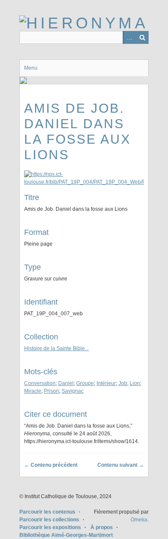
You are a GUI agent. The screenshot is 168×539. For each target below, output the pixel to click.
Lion (135, 383)
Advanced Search (129, 37)
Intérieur (106, 383)
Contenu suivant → (120, 465)
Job (122, 383)
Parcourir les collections (49, 520)
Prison (51, 391)
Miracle (32, 391)
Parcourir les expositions (50, 527)
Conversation (40, 383)
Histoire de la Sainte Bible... (56, 348)
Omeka (139, 520)
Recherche (142, 37)
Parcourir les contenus (47, 512)
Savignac (73, 391)
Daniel (66, 383)
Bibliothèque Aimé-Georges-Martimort (66, 535)
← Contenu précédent (51, 465)
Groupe (85, 383)
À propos (101, 527)
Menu (30, 68)
